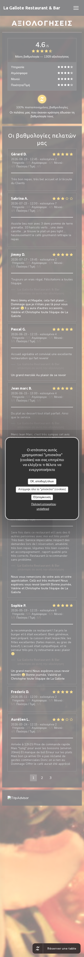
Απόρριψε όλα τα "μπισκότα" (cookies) (42, 489)
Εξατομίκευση (42, 497)
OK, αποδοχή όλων (42, 481)
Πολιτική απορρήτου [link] (43, 504)
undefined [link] (43, 509)
